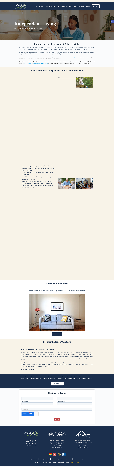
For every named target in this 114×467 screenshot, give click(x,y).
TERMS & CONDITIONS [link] (66, 459)
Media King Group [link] (74, 462)
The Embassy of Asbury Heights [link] (68, 57)
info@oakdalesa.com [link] (57, 447)
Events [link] (70, 6)
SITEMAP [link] (75, 459)
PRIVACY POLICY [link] (55, 459)
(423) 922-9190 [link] (57, 445)
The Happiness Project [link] (79, 6)
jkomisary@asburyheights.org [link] (40, 63)
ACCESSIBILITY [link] (34, 459)
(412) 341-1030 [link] (33, 445)
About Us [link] (41, 6)
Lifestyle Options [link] (50, 6)
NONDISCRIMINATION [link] (44, 459)
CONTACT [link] (95, 6)
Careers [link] (88, 6)
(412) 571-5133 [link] (27, 63)
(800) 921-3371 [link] (83, 445)
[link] (112, 21)
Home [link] (36, 6)
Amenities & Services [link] (62, 6)
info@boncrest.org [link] (83, 447)
